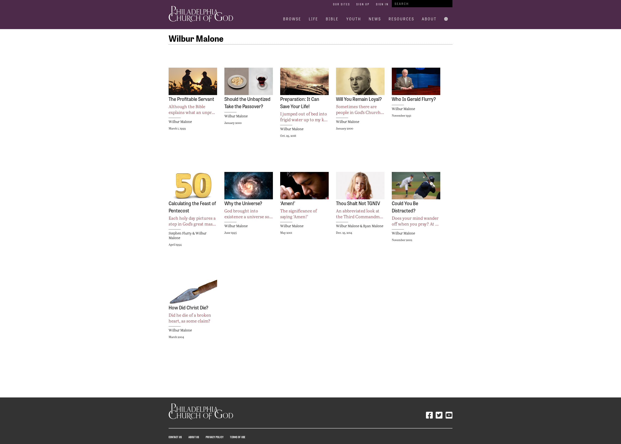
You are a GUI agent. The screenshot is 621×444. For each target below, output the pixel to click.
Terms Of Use (237, 437)
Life (313, 19)
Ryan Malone (373, 226)
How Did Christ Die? (188, 307)
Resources (401, 19)
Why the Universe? (243, 203)
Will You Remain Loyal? (359, 98)
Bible (332, 19)
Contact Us (175, 437)
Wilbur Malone (180, 121)
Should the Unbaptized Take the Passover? (247, 102)
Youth (353, 19)
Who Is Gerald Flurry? (414, 98)
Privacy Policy (214, 437)
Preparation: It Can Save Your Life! (299, 102)
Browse (292, 19)
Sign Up (363, 4)
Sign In (382, 4)
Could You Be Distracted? (405, 206)
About (429, 19)
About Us (193, 437)
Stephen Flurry (180, 233)
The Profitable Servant (191, 98)
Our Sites (341, 4)
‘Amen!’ (287, 203)
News (375, 19)
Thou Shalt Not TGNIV (358, 203)
